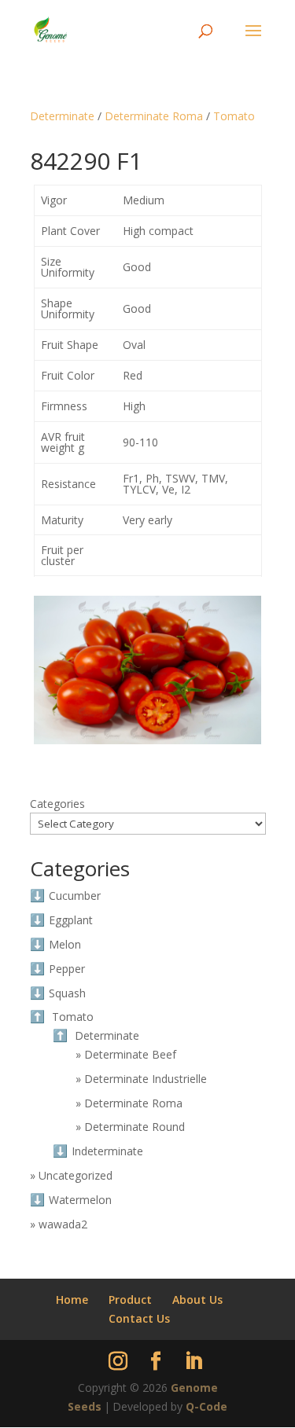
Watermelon (80, 1199)
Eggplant (71, 919)
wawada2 (63, 1224)
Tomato (234, 115)
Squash (67, 993)
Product (130, 1299)
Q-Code (206, 1406)
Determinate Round (134, 1126)
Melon (65, 944)
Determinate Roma (154, 115)
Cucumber (75, 895)
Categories (57, 803)
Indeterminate (107, 1151)
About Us (197, 1299)
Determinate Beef (130, 1054)
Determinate (62, 115)
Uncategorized (75, 1175)
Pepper (67, 968)
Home (72, 1299)
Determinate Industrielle (145, 1078)
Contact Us (139, 1318)
